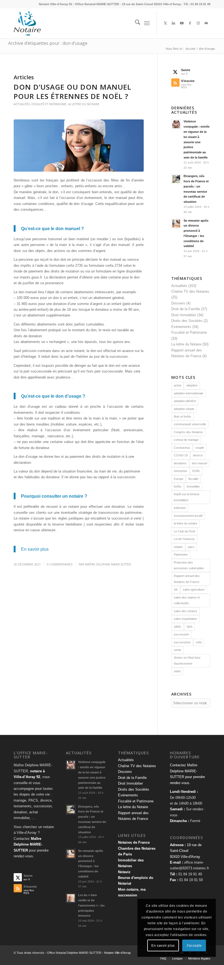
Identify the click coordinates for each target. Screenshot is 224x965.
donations (180, 463)
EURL (196, 471)
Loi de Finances (184, 539)
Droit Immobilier (183, 315)
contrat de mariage (186, 439)
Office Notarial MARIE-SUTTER (97, 4)
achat (177, 385)
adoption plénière (185, 401)
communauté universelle (190, 424)
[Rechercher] (134, 23)
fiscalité (193, 478)
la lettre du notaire (185, 523)
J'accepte (194, 946)
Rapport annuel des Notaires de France (187, 578)
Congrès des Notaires (188, 432)
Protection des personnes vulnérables (189, 565)
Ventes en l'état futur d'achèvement (187, 660)
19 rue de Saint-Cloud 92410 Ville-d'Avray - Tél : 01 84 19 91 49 (166, 4)
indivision (180, 507)
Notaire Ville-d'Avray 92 (55, 4)
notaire (178, 547)
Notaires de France (134, 842)
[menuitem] (134, 23)
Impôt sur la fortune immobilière (186, 496)
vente (177, 650)
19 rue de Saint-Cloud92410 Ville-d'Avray (186, 851)
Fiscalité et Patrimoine (48, 104)
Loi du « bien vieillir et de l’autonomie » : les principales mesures (91, 905)
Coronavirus (182, 447)
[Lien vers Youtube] (182, 23)
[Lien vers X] (165, 23)
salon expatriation (185, 618)
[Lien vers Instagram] (198, 23)
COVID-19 (181, 455)
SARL (177, 626)
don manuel (199, 463)
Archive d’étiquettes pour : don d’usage (47, 43)
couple (199, 447)
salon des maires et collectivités (187, 600)
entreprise (180, 471)
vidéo (177, 671)
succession (181, 634)
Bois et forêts (182, 416)
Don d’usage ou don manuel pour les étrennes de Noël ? (72, 91)
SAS (189, 626)
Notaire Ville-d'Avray (117, 952)
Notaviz (124, 872)
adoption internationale (188, 393)
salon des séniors (185, 611)
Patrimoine (181, 554)
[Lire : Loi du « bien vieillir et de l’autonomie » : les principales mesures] (71, 898)
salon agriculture (194, 589)
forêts (177, 486)
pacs (191, 547)
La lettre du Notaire (83, 104)
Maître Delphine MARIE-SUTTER (108, 564)
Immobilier (193, 486)
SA (176, 589)
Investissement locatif (188, 515)
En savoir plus (35, 549)
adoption (192, 385)
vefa (199, 642)
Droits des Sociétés (186, 321)
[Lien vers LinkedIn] (173, 23)
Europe (178, 478)
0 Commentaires (59, 564)
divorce (198, 455)
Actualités (22, 104)
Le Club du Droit (184, 531)
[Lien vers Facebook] (190, 23)
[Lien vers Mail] (206, 23)
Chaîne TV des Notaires (190, 291)
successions (182, 642)
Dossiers (178, 303)
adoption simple (184, 408)
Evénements (181, 327)
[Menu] (147, 23)
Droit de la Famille (185, 309)
